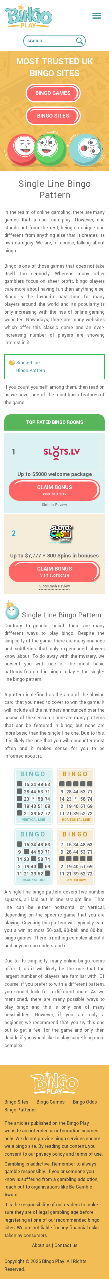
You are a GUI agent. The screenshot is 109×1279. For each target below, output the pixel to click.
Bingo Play (53, 1261)
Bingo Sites (16, 1102)
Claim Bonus (54, 490)
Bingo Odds (85, 1102)
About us (41, 1245)
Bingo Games (51, 1102)
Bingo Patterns (19, 1109)
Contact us (65, 1245)
